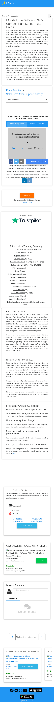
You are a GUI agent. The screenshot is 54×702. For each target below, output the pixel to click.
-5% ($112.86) (17, 519)
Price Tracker (14, 90)
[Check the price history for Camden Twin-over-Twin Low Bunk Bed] (22, 659)
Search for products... (10, 16)
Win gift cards (27, 202)
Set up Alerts (27, 526)
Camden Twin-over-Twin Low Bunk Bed (22, 652)
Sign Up (27, 195)
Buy (41, 561)
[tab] (17, 124)
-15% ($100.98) (17, 521)
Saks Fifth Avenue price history (24, 94)
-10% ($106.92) (36, 519)
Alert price (15, 510)
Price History (28, 666)
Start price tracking (19, 148)
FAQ (13, 453)
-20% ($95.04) (36, 521)
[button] (12, 637)
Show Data (34, 161)
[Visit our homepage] (8, 3)
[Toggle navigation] (49, 3)
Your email (16, 506)
